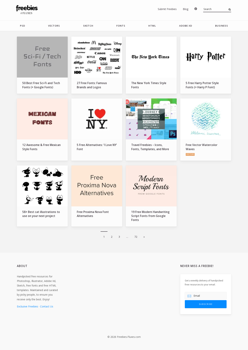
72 (135, 236)
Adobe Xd (185, 25)
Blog (185, 9)
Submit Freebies (167, 9)
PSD (22, 25)
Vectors (54, 25)
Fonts (120, 25)
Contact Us (46, 306)
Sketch (88, 25)
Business (221, 25)
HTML (152, 25)
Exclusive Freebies (27, 306)
